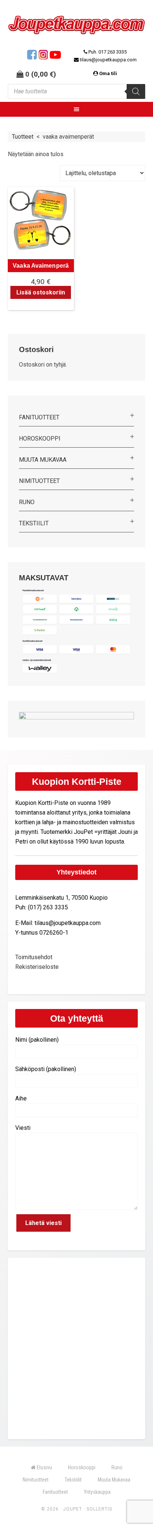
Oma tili (108, 73)
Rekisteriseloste (37, 966)
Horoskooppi (40, 438)
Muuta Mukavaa (42, 459)
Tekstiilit (34, 523)
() (43, 74)
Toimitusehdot (33, 957)
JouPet (72, 1509)
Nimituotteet (39, 480)
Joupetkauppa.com (77, 26)
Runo (27, 502)
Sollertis (99, 1509)
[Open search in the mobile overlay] (77, 91)
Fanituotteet (39, 417)
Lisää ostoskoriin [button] (40, 292)
